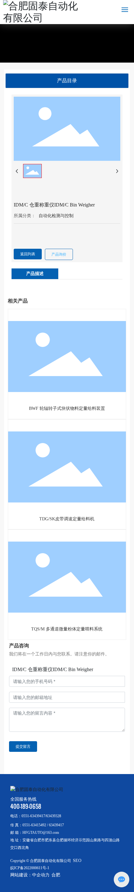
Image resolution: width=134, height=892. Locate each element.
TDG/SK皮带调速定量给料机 (66, 519)
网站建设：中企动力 (30, 875)
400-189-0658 (25, 806)
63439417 (56, 825)
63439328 (53, 816)
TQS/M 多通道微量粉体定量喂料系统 (67, 629)
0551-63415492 (34, 825)
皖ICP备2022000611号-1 (29, 868)
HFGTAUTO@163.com (40, 832)
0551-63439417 (33, 816)
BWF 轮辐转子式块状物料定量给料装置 (67, 408)
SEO (77, 860)
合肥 (55, 875)
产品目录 (67, 80)
